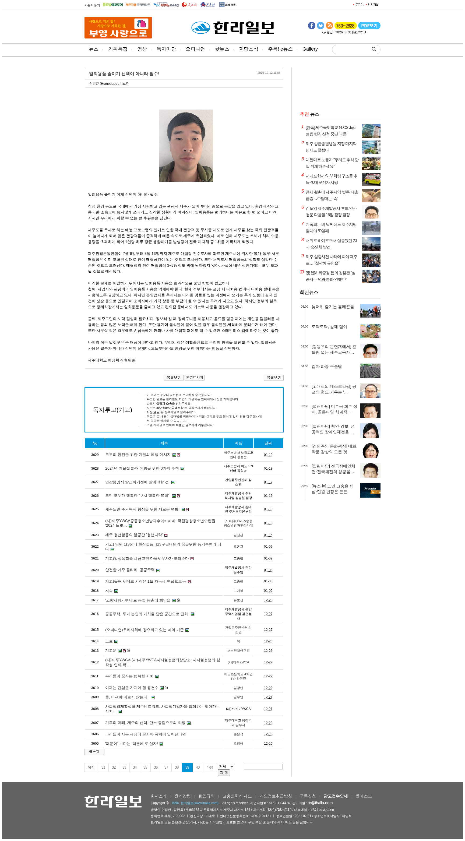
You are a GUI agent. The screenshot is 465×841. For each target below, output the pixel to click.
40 (198, 767)
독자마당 (166, 49)
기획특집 (118, 49)
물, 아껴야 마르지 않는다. (127, 697)
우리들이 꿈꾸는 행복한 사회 (129, 676)
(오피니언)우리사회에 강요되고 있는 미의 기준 (144, 630)
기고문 (111, 650)
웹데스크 (364, 796)
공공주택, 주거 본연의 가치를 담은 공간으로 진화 (147, 614)
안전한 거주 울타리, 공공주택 (130, 570)
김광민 (238, 688)
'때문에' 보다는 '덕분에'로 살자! (131, 743)
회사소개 (159, 796)
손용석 (238, 734)
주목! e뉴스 (280, 49)
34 (135, 767)
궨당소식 (248, 49)
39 (187, 767)
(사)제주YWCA (238, 662)
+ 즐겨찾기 (92, 5)
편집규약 (207, 796)
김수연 (238, 697)
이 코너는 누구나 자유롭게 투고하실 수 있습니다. (179, 394)
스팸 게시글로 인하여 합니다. (180, 425)
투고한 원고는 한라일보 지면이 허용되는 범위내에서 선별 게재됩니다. (193, 399)
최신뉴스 (309, 292)
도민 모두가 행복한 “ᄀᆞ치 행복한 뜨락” (138, 495)
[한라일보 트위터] (320, 28)
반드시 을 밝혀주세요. (169, 403)
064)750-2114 (280, 809)
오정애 (238, 743)
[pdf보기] (369, 28)
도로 (109, 641)
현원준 (94, 84)
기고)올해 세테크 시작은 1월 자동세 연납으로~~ (145, 581)
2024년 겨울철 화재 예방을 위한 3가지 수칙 (142, 468)
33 (124, 767)
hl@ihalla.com (321, 809)
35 (145, 767)
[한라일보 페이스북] (311, 28)
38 (177, 767)
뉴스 (93, 49)
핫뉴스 (222, 49)
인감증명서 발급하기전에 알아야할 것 (137, 482)
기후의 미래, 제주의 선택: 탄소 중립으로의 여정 (145, 722)
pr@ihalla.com (320, 802)
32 (114, 767)
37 (166, 767)
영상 (142, 49)
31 (103, 767)
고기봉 (238, 591)
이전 (91, 767)
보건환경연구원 (238, 651)
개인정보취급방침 (276, 796)
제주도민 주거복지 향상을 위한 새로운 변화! (142, 509)
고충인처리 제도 (237, 796)
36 (156, 767)
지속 (109, 591)
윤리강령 (183, 796)
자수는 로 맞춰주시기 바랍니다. (182, 407)
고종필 (238, 558)
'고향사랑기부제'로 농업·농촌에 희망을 (138, 600)
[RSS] (329, 28)
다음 (209, 767)
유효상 (238, 600)
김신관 (238, 535)
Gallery (310, 49)
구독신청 (308, 796)
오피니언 (195, 49)
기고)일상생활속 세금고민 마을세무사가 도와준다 (147, 558)
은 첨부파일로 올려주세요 (171, 412)
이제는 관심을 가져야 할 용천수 (131, 687)
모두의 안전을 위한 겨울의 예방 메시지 (138, 454)
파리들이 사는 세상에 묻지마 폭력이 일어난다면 (145, 734)
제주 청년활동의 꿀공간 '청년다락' (134, 535)
